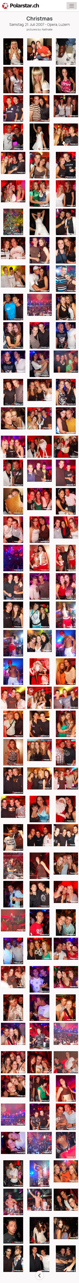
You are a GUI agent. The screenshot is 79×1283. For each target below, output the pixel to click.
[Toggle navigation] (72, 5)
